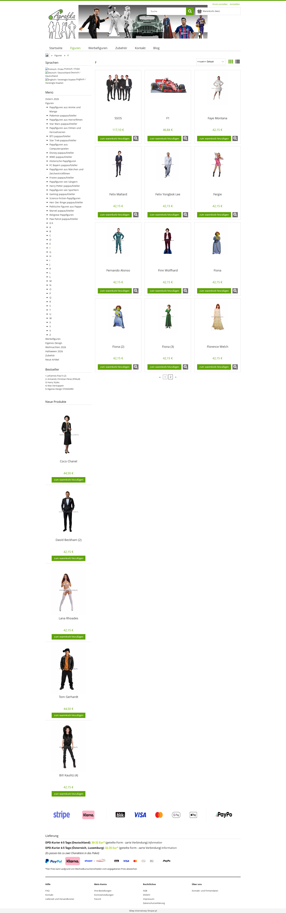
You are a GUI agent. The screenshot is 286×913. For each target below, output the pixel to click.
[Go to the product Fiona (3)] (168, 321)
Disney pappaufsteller (61, 152)
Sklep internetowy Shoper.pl (143, 910)
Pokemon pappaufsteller (63, 115)
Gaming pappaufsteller (62, 194)
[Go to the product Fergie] (217, 169)
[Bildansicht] (230, 61)
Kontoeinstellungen (104, 894)
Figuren (49, 103)
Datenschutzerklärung (154, 903)
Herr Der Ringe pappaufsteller (66, 202)
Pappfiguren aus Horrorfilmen (66, 119)
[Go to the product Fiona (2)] (118, 321)
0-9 (51, 223)
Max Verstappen (56, 385)
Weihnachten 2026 (55, 347)
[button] (136, 138)
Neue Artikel (52, 359)
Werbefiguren (53, 338)
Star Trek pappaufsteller (62, 140)
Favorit (97, 898)
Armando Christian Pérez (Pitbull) (64, 379)
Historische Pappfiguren (62, 161)
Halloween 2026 (54, 351)
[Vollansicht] (237, 61)
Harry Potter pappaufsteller (64, 185)
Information (155, 842)
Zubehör (50, 355)
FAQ (47, 890)
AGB (145, 890)
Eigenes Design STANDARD (60, 388)
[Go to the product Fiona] (217, 245)
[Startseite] (61, 24)
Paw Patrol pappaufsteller (63, 219)
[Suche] (190, 11)
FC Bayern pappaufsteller (63, 165)
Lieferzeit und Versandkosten (59, 898)
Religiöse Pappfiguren (61, 214)
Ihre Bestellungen (102, 890)
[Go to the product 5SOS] (118, 93)
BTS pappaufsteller (60, 136)
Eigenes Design (53, 343)
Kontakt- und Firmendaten (205, 890)
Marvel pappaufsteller (61, 210)
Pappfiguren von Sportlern (64, 190)
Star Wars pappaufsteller (63, 123)
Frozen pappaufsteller (61, 177)
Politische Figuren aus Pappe (65, 206)
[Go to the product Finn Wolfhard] (168, 245)
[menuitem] (55, 48)
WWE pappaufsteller (60, 156)
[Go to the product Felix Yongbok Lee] (168, 169)
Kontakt (49, 894)
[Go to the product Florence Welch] (217, 321)
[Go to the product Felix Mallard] (118, 169)
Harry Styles (53, 382)
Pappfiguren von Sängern (63, 181)
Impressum (148, 898)
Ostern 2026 (52, 99)
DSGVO (146, 894)
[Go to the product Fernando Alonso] (118, 245)
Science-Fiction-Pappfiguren (64, 198)
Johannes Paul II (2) (57, 375)
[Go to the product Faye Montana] (217, 93)
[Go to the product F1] (168, 93)
